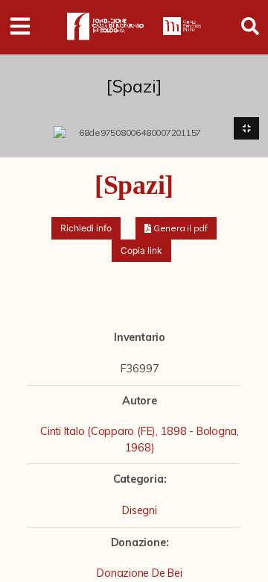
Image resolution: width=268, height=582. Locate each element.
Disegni (139, 510)
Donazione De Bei (139, 573)
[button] (176, 228)
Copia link (141, 250)
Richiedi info (86, 228)
